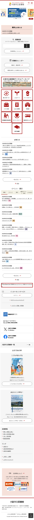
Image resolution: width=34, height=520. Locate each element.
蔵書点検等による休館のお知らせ (16, 70)
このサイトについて (8, 459)
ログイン (16, 295)
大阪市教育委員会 (7, 449)
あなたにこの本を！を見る (15, 420)
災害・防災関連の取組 (8, 434)
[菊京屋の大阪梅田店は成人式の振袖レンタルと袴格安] (25, 484)
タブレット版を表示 (21, 514)
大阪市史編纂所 (7, 451)
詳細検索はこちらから (15, 51)
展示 (17, 192)
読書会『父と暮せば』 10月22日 (10, 207)
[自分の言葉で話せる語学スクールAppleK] (11, 488)
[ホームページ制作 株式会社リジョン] (17, 484)
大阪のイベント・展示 (23, 192)
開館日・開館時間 (15, 65)
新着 (4, 192)
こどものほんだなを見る (16, 384)
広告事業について (17, 473)
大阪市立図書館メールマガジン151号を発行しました (15, 159)
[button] (14, 18)
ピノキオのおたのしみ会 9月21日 (10, 268)
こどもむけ (29, 192)
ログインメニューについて (17, 300)
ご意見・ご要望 (7, 456)
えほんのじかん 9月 (7, 220)
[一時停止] (31, 19)
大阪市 (5, 446)
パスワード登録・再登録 (17, 305)
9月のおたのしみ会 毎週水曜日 (10, 214)
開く (30, 344)
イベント (11, 192)
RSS (18, 183)
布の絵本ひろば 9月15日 (8, 235)
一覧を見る (16, 179)
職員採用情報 (6, 438)
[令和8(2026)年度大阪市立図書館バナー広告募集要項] (23, 488)
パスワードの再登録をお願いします (11, 33)
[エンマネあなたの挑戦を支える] (9, 484)
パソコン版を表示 (11, 514)
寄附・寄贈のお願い (8, 432)
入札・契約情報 (7, 436)
